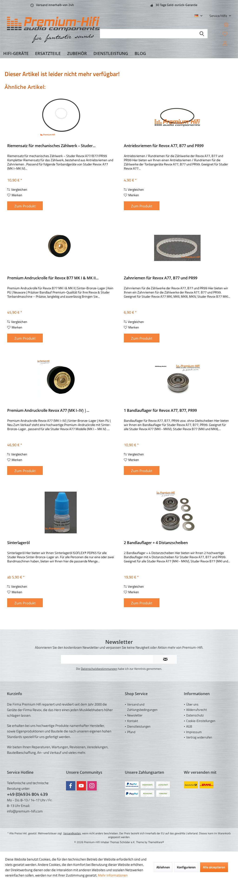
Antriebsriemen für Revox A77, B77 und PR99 (164, 145)
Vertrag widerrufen (199, 737)
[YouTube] (81, 785)
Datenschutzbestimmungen (99, 668)
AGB (189, 726)
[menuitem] (218, 16)
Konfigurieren (186, 867)
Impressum (194, 731)
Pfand (131, 731)
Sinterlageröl (18, 542)
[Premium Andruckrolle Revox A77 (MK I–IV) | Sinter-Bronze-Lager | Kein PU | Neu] (60, 380)
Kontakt (132, 720)
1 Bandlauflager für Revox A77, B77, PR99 (160, 410)
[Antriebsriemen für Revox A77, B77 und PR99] (177, 115)
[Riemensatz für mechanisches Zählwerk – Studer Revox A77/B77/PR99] (60, 115)
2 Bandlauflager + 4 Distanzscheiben (156, 542)
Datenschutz (195, 715)
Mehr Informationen (113, 875)
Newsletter (134, 715)
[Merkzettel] (225, 33)
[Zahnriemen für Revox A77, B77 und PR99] (177, 248)
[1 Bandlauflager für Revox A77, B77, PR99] (177, 380)
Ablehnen (163, 867)
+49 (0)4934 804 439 (27, 794)
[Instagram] (92, 785)
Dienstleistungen (139, 726)
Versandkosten (72, 833)
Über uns (192, 704)
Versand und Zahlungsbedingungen (142, 707)
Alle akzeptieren (214, 867)
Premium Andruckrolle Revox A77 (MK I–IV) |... (48, 410)
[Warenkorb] (226, 24)
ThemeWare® (156, 842)
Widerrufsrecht (196, 709)
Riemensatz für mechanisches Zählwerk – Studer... (51, 145)
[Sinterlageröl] (60, 512)
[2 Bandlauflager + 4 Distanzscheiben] (177, 512)
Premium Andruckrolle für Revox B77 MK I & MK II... (53, 278)
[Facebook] (70, 785)
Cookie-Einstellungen (200, 720)
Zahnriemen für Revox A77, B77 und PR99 (160, 278)
